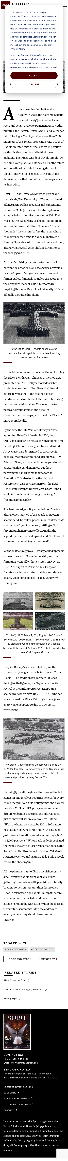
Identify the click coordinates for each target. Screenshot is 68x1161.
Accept (34, 75)
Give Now (9, 1110)
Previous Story (20, 958)
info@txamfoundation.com (24, 1062)
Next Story (47, 958)
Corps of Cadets (42, 949)
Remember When (15, 949)
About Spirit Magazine (17, 1087)
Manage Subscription (16, 1098)
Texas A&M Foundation (17, 1104)
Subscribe (9, 1093)
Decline (34, 84)
